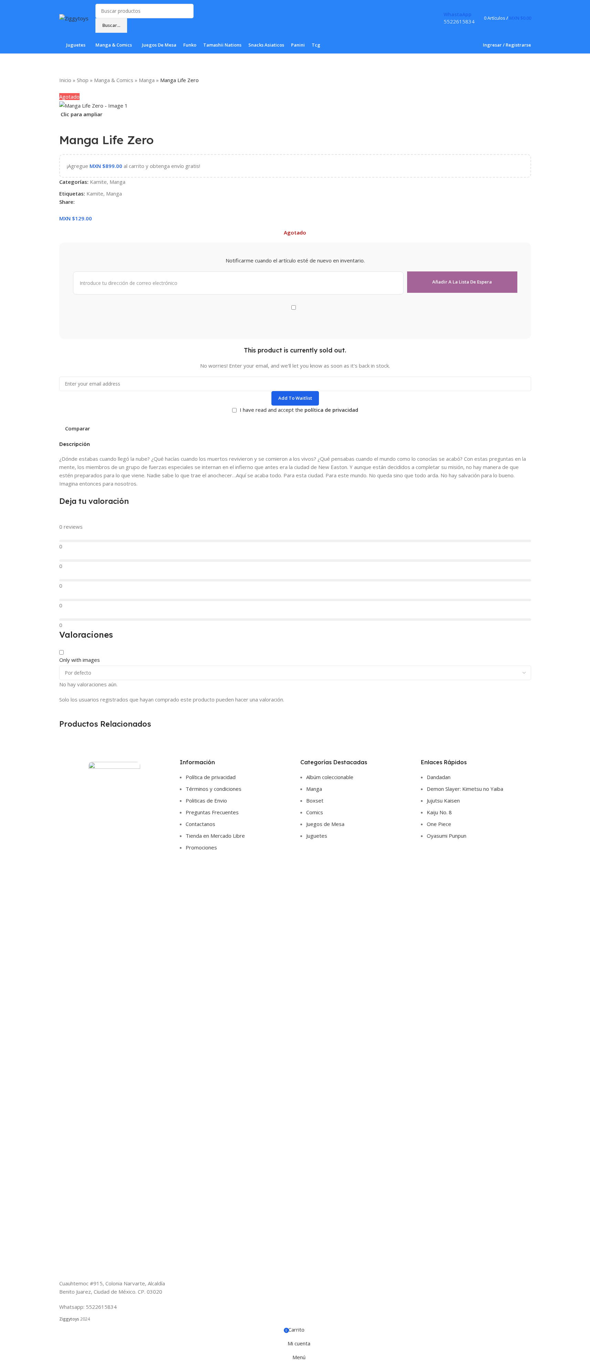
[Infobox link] (295, 27)
